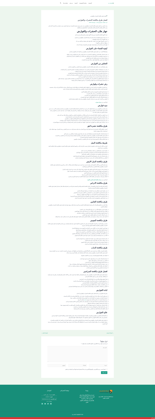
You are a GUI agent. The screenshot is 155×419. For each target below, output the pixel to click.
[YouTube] (45, 404)
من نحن (71, 3)
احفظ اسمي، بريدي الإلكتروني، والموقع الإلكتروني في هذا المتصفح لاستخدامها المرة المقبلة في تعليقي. (85, 369)
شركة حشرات (98, 102)
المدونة (76, 3)
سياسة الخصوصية (83, 3)
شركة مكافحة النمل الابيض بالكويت (94, 179)
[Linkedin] (42, 404)
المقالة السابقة (110, 333)
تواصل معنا (65, 3)
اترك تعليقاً (105, 22)
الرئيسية (90, 3)
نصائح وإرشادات (99, 22)
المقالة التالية (44, 333)
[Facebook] (51, 404)
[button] (60, 3)
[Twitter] (48, 404)
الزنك (85, 299)
